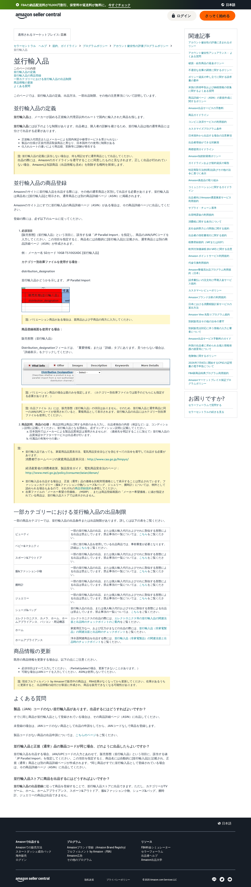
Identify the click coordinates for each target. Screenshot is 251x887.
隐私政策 (89, 879)
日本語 (226, 823)
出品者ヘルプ (149, 855)
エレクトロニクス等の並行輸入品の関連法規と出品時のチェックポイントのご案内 (119, 619)
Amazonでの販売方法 (29, 847)
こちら (143, 534)
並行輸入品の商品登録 (27, 75)
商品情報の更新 (23, 82)
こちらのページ (85, 735)
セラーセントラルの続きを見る (206, 411)
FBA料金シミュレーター (156, 847)
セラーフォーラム (152, 851)
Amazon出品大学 (151, 859)
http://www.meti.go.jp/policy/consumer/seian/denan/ (62, 472)
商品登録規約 (83, 488)
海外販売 (21, 855)
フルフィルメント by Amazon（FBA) (89, 851)
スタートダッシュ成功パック (33, 851)
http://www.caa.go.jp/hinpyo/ (108, 459)
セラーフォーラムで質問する (205, 405)
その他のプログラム (79, 859)
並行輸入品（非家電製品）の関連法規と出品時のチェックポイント (119, 629)
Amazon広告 (75, 855)
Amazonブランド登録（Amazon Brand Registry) (96, 847)
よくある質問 (22, 86)
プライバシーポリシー (118, 879)
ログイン (21, 859)
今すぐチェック (119, 5)
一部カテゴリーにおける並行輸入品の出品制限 (42, 79)
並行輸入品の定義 (25, 72)
